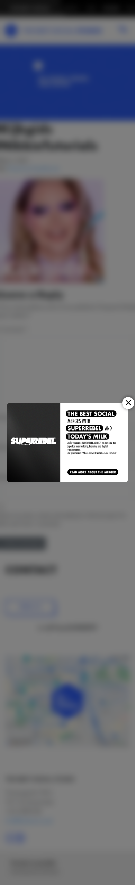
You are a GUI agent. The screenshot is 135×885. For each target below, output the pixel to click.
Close (128, 403)
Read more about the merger (93, 472)
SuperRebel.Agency (34, 442)
